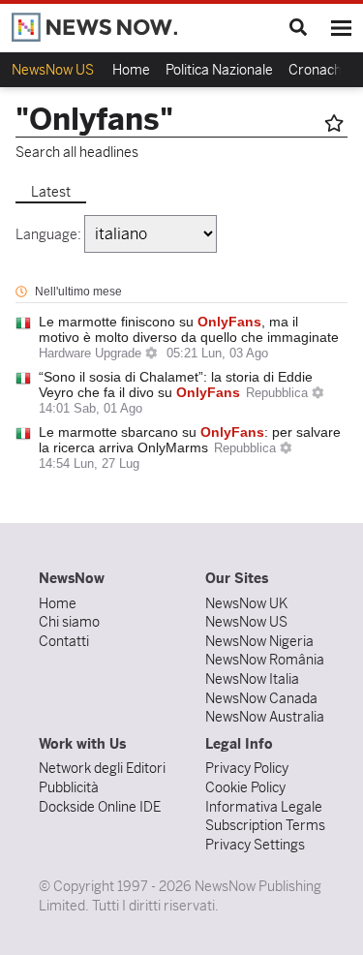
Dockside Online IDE (100, 807)
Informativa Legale (263, 807)
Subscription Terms (265, 825)
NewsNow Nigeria (259, 641)
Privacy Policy (246, 768)
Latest (51, 191)
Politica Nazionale (219, 69)
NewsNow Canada (261, 698)
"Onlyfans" (94, 119)
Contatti (64, 641)
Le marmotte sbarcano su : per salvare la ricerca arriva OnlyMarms (190, 439)
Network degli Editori (102, 768)
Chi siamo (69, 622)
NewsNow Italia (252, 679)
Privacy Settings (255, 844)
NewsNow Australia (264, 716)
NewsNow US (53, 69)
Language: (48, 234)
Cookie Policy (245, 787)
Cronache (318, 69)
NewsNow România (264, 659)
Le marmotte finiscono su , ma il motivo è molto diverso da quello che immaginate (189, 329)
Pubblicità (69, 787)
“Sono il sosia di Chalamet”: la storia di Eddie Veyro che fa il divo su (176, 384)
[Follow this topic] (336, 123)
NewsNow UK (246, 603)
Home (131, 69)
